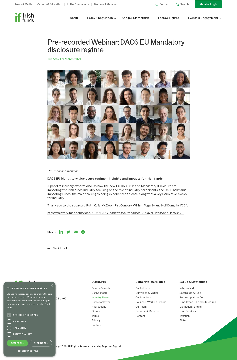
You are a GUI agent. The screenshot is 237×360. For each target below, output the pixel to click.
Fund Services (188, 311)
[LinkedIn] (61, 232)
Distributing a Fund (191, 306)
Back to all (60, 248)
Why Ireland (187, 288)
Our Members (144, 297)
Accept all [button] (17, 343)
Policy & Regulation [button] (100, 18)
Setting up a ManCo (191, 297)
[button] (26, 4)
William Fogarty (144, 205)
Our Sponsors (100, 292)
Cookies (96, 325)
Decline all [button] (41, 343)
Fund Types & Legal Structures (198, 302)
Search (184, 4)
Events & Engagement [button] (203, 18)
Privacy (96, 320)
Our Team (141, 306)
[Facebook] (83, 232)
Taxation (185, 316)
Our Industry (143, 288)
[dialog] (29, 319)
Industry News (100, 297)
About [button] (74, 18)
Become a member (105, 4)
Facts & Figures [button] (168, 18)
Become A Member (147, 311)
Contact (165, 4)
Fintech (184, 320)
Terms (95, 316)
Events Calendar (101, 288)
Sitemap (96, 311)
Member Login (208, 4)
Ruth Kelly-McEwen (99, 205)
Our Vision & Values (147, 292)
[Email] (76, 232)
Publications (99, 306)
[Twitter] (68, 232)
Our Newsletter (101, 302)
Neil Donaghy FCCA (174, 205)
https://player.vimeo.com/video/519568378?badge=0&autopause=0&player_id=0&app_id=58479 (115, 213)
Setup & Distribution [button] (135, 18)
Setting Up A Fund (190, 292)
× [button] (51, 285)
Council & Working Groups (151, 302)
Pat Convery (123, 205)
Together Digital (111, 346)
